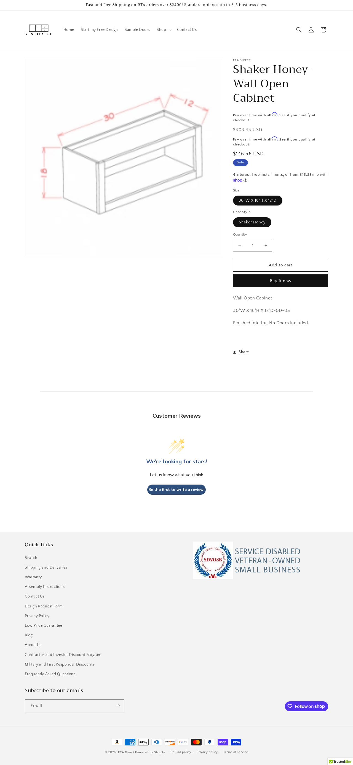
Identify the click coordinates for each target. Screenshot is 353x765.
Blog (29, 635)
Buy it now (281, 281)
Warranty (33, 577)
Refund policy (181, 752)
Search (31, 558)
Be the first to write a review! (176, 489)
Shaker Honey (252, 222)
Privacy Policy (37, 616)
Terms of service (235, 752)
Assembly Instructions (45, 587)
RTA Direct (126, 752)
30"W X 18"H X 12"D (258, 200)
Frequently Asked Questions (50, 674)
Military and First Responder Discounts (59, 664)
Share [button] (244, 352)
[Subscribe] (118, 705)
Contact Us (35, 596)
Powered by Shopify (150, 752)
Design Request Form (44, 606)
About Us (33, 645)
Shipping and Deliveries (46, 567)
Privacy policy (207, 752)
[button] (163, 30)
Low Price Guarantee (43, 625)
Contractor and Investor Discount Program (63, 655)
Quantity (240, 234)
